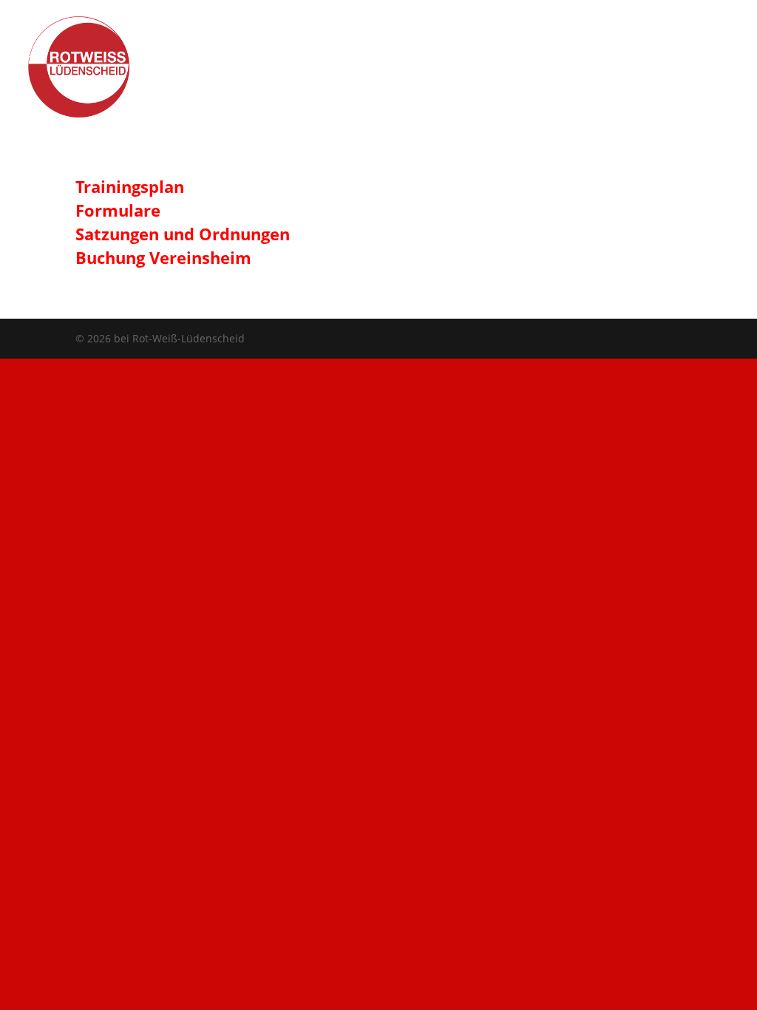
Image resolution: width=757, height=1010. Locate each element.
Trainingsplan (129, 186)
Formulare (117, 210)
